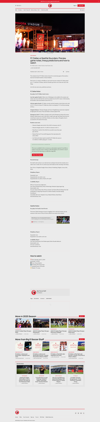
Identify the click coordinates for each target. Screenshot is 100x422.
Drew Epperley (25, 383)
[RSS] (20, 5)
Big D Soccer (20, 420)
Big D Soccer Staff (35, 67)
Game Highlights (18, 352)
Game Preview (48, 298)
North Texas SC (58, 375)
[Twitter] (17, 5)
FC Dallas (42, 298)
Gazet (33, 420)
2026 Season (24, 375)
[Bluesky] (19, 5)
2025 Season (33, 55)
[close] (99, 1)
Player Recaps (18, 329)
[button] (20, 10)
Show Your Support (37, 154)
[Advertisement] (50, 277)
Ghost (30, 420)
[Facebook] (15, 5)
